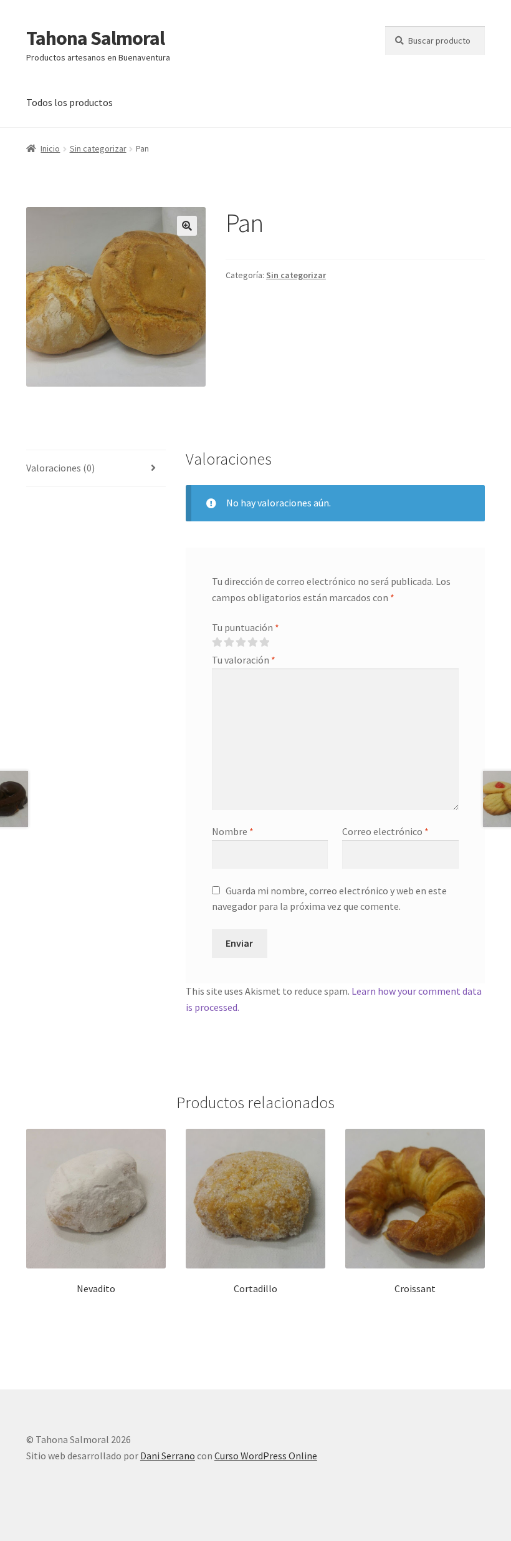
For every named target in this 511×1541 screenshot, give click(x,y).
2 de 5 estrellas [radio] (229, 642)
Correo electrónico (385, 831)
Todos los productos (69, 102)
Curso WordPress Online (265, 1455)
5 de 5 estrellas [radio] (264, 642)
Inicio (50, 148)
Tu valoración (243, 660)
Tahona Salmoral (95, 38)
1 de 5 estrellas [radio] (217, 642)
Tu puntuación (245, 627)
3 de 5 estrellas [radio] (241, 642)
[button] (187, 226)
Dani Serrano (167, 1455)
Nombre (233, 831)
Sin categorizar (98, 148)
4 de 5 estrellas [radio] (252, 642)
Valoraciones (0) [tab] (60, 467)
